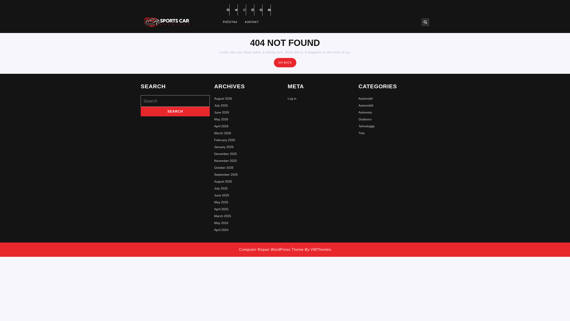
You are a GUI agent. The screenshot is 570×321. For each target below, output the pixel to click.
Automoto (365, 112)
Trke (361, 133)
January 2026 (224, 147)
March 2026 (222, 133)
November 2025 (225, 161)
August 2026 (223, 98)
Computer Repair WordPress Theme (271, 249)
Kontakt (252, 22)
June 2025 (221, 195)
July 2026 (221, 105)
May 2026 (221, 119)
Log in (292, 98)
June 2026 (221, 112)
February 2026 (224, 140)
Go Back (287, 63)
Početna (230, 22)
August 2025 (223, 181)
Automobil (365, 98)
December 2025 (225, 154)
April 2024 (221, 230)
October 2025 (224, 167)
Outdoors (365, 119)
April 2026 (221, 126)
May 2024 (221, 223)
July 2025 (221, 188)
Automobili (365, 105)
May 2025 (221, 202)
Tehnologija (366, 126)
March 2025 (222, 216)
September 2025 (226, 174)
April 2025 (221, 209)
